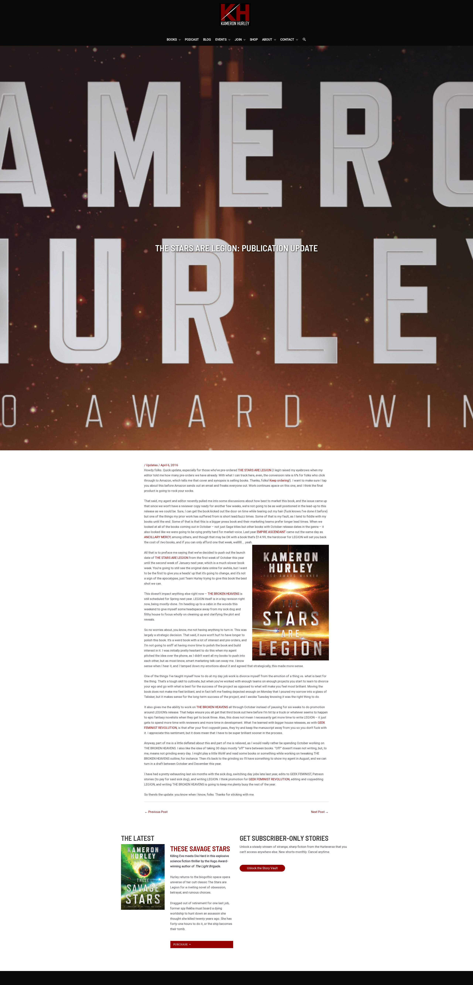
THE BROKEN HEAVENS (223, 593)
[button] (304, 39)
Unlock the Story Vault (262, 868)
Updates (152, 465)
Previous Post (156, 812)
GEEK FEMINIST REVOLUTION (269, 779)
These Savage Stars (200, 848)
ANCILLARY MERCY (157, 537)
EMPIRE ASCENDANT (271, 532)
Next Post (320, 812)
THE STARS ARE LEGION (254, 470)
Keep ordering (279, 480)
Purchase (180, 944)
